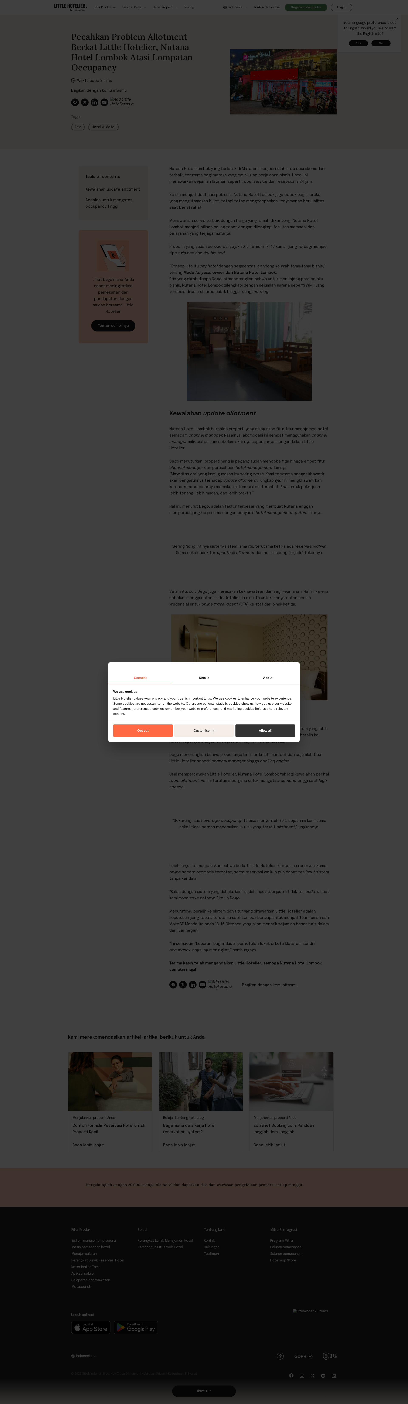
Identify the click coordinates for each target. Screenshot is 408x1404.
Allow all (265, 730)
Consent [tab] (140, 678)
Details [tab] (204, 678)
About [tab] (267, 678)
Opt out (143, 730)
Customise (202, 730)
